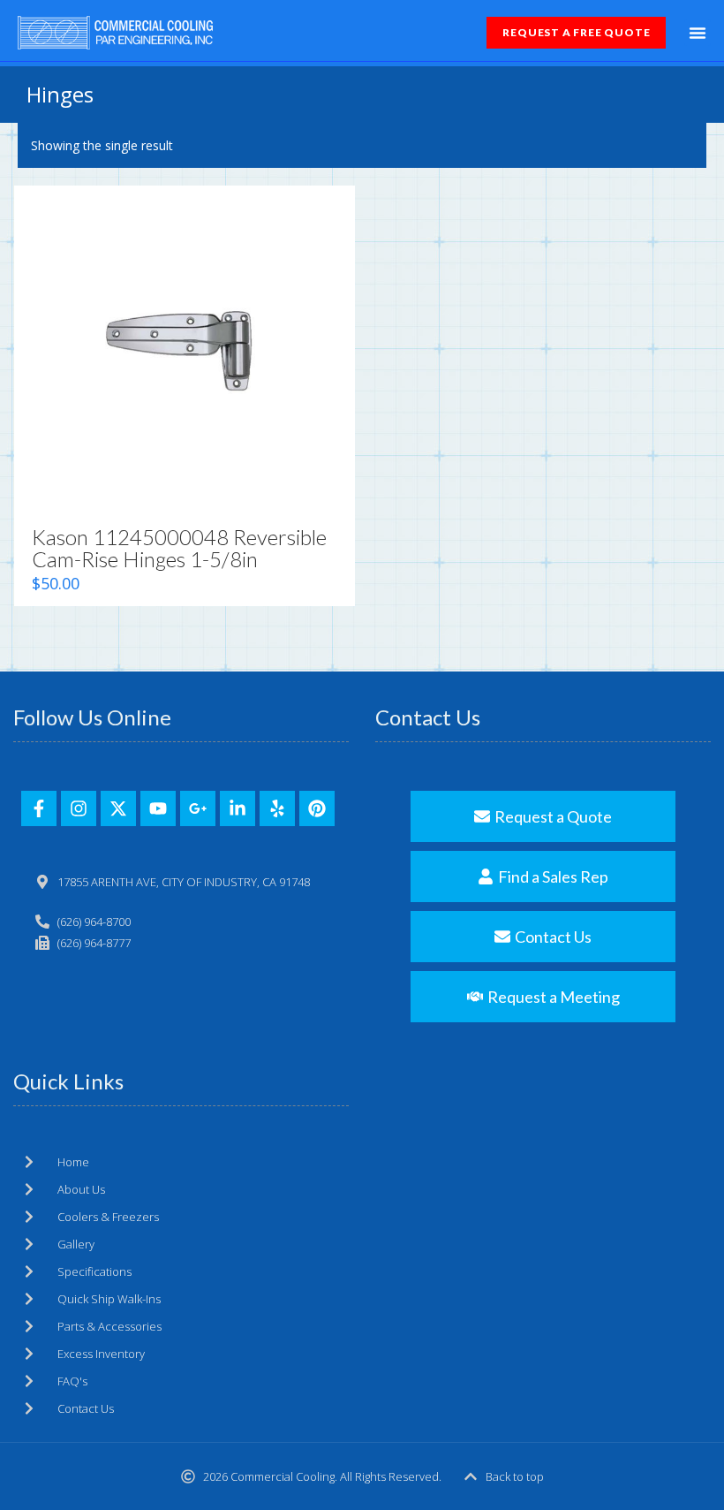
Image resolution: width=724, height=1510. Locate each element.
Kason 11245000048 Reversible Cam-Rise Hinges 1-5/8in (179, 548)
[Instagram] (78, 808)
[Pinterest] (317, 808)
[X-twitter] (118, 808)
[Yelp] (277, 808)
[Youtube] (158, 808)
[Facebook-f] (39, 808)
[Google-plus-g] (197, 808)
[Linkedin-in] (237, 808)
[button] (697, 32)
